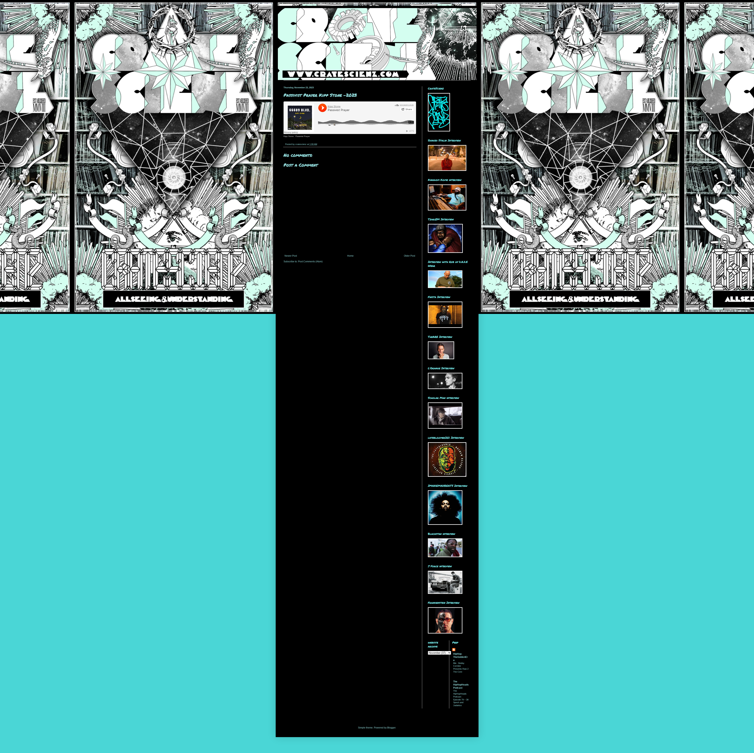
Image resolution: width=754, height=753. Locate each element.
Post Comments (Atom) (310, 261)
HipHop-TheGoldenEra (460, 657)
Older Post (409, 255)
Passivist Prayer (303, 136)
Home (350, 255)
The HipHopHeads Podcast (461, 684)
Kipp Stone (289, 136)
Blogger (391, 727)
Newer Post (291, 255)
